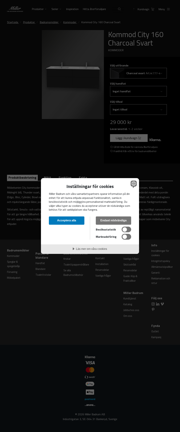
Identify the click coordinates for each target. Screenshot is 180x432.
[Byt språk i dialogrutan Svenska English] (133, 184)
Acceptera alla (66, 220)
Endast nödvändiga (113, 220)
